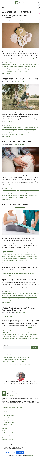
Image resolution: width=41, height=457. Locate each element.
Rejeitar (14, 452)
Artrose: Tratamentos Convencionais (18, 204)
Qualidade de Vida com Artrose (21, 336)
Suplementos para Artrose (25, 338)
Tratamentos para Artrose (12, 71)
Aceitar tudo (20, 452)
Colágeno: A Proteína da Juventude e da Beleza (14, 359)
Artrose (5, 64)
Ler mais (35, 58)
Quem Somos (5, 441)
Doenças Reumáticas (7, 66)
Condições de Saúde (8, 62)
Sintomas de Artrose (22, 70)
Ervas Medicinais (8, 417)
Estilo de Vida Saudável (9, 420)
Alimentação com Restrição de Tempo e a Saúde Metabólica (17, 364)
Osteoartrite (4, 68)
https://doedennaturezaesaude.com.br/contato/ (13, 407)
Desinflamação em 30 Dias (8, 433)
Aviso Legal (4, 428)
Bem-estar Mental (8, 411)
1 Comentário (6, 73)
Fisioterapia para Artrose (30, 66)
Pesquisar (5, 345)
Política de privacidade (7, 439)
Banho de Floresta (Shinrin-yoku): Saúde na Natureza (16, 357)
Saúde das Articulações (11, 70)
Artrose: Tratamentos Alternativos (16, 142)
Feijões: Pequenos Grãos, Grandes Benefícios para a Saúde (17, 361)
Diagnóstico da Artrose (33, 64)
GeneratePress (30, 455)
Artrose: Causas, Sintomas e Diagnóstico (19, 267)
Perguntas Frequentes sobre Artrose (16, 68)
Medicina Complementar (9, 422)
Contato (3, 430)
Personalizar (7, 452)
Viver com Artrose (23, 71)
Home (3, 437)
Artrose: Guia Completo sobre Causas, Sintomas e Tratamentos (18, 309)
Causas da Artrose (11, 64)
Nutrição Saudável (8, 424)
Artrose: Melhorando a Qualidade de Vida (20, 79)
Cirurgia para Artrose (22, 64)
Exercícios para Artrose (17, 66)
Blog (5, 413)
